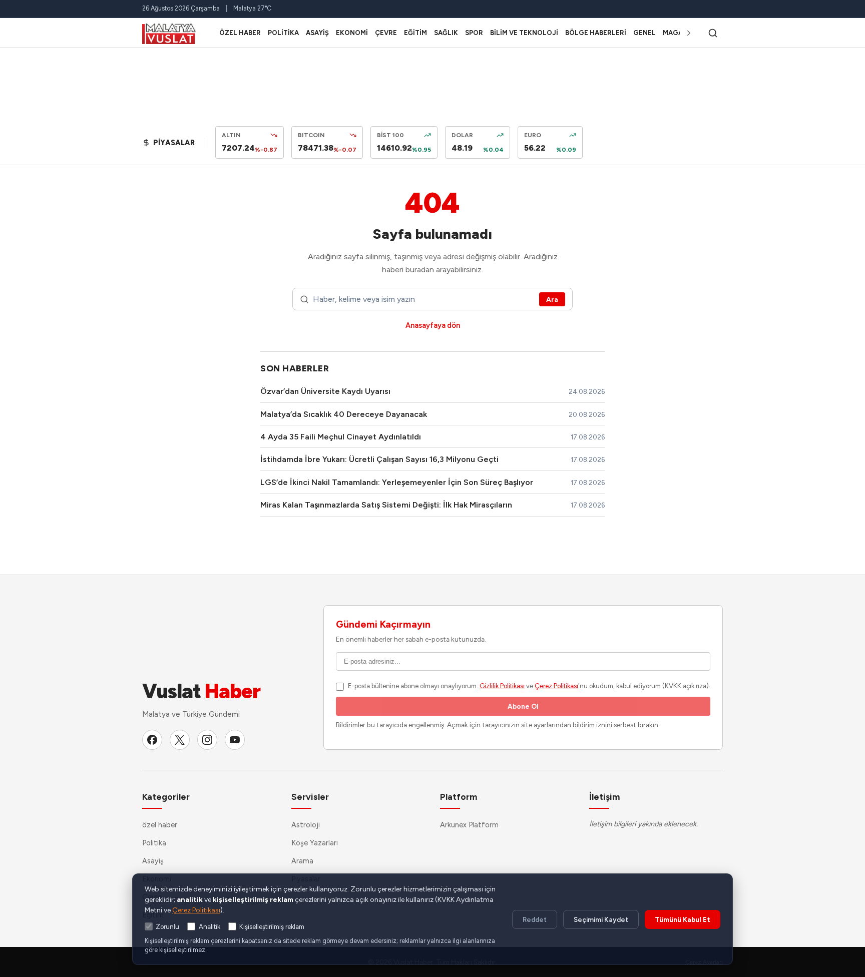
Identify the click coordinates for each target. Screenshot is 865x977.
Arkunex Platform (469, 824)
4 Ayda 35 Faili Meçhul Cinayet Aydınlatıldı (340, 436)
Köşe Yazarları (314, 842)
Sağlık (446, 33)
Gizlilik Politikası (502, 686)
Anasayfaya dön (432, 325)
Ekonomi (352, 33)
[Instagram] (207, 740)
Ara (552, 299)
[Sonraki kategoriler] (689, 33)
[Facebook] (152, 740)
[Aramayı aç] (713, 33)
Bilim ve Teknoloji (524, 33)
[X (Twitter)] (180, 740)
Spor (474, 33)
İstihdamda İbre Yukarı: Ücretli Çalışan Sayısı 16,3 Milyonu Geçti (379, 459)
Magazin (678, 33)
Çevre (386, 33)
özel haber (240, 33)
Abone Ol (523, 706)
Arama (302, 860)
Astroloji (305, 824)
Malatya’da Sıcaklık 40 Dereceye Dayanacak (343, 414)
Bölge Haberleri (595, 33)
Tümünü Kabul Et (682, 919)
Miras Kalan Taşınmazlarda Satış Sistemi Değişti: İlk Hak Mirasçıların (386, 505)
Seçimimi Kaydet (601, 919)
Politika (283, 33)
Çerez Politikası (556, 686)
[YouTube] (235, 740)
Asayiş (317, 33)
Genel (644, 33)
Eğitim (415, 33)
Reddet (535, 919)
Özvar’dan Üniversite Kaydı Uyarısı (325, 391)
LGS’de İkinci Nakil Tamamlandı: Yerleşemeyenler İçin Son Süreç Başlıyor (396, 482)
